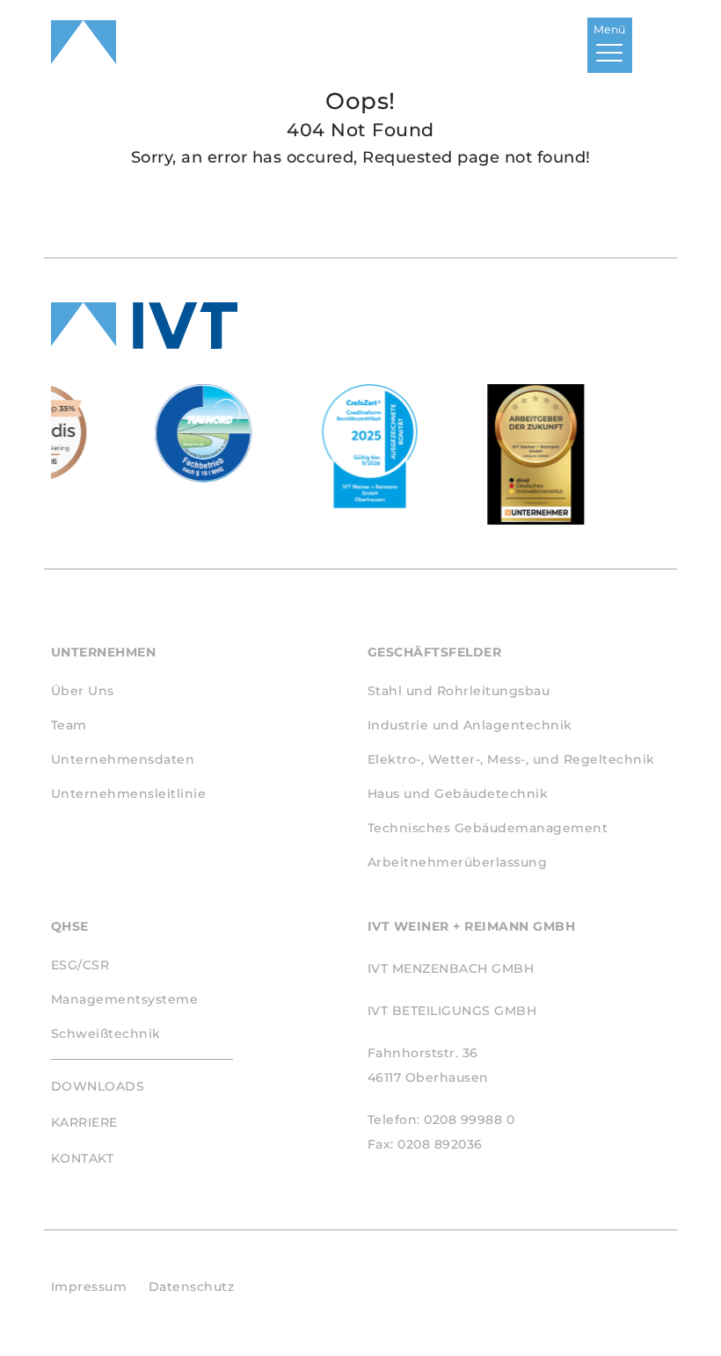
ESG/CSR (80, 965)
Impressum (89, 1286)
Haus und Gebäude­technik (458, 793)
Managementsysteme (125, 999)
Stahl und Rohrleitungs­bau (459, 691)
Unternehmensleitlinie (129, 793)
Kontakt (82, 1158)
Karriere (84, 1122)
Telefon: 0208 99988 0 (441, 1120)
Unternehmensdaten (123, 759)
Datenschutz (192, 1286)
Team (69, 725)
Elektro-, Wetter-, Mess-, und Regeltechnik (511, 759)
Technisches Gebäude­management (488, 828)
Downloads (98, 1086)
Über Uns (82, 691)
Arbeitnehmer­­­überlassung (458, 862)
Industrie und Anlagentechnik (470, 725)
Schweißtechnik (106, 1033)
